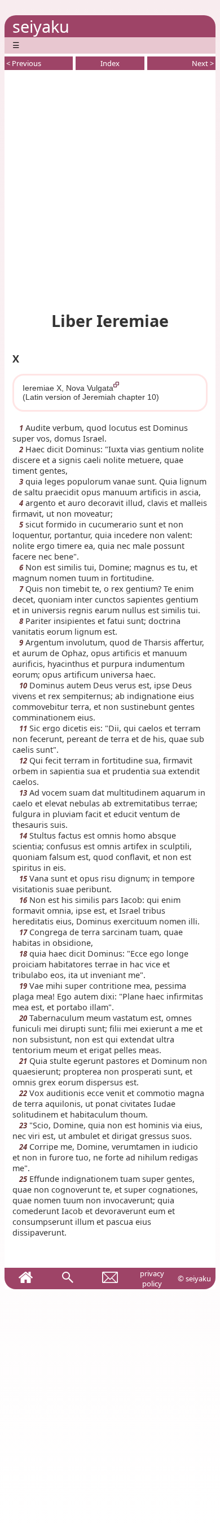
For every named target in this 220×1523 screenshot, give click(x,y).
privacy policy (152, 1278)
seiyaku (40, 26)
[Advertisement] (110, 188)
